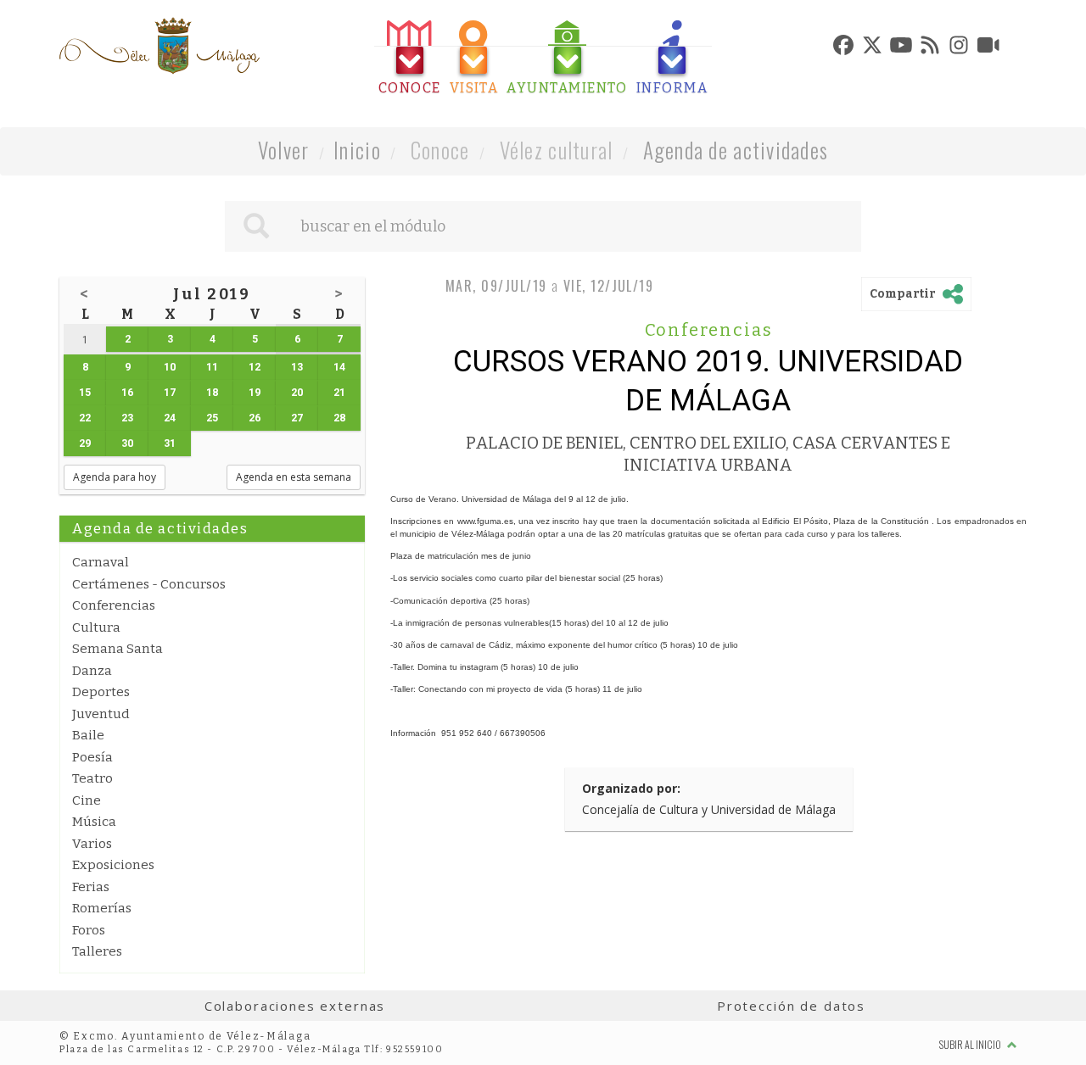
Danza (92, 670)
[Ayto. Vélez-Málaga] (159, 46)
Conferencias (113, 605)
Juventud (101, 714)
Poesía (92, 757)
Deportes (101, 692)
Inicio (357, 149)
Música (94, 821)
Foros (88, 930)
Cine (86, 800)
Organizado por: (631, 788)
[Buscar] (256, 226)
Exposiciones (113, 865)
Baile (88, 735)
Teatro (92, 778)
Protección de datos (791, 1005)
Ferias (90, 887)
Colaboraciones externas (295, 1005)
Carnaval (100, 562)
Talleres (97, 951)
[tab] (409, 58)
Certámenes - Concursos (149, 584)
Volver (284, 149)
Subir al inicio (971, 1044)
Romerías (102, 908)
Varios (92, 843)
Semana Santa (117, 648)
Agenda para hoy (114, 477)
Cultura (96, 627)
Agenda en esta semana (293, 477)
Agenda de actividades (736, 149)
